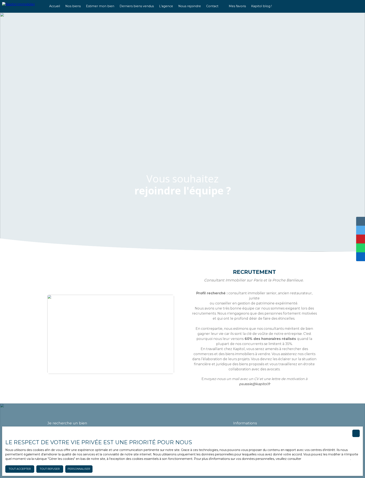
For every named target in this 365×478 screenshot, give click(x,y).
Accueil (54, 6)
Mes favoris (237, 6)
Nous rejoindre (189, 6)
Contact (212, 6)
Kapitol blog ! (261, 6)
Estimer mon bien (100, 6)
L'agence (166, 6)
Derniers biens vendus (137, 6)
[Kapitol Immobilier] (22, 6)
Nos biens (73, 6)
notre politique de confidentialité (326, 459)
